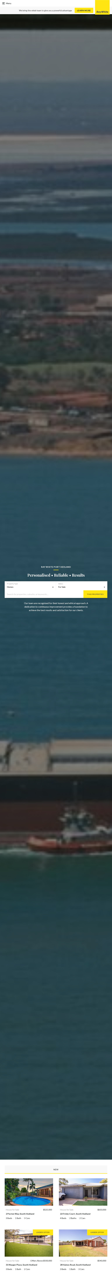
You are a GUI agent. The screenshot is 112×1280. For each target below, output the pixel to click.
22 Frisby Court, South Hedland (75, 1214)
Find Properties (95, 594)
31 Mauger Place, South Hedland (21, 1264)
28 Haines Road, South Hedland (75, 1264)
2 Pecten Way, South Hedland (20, 1214)
